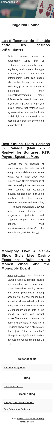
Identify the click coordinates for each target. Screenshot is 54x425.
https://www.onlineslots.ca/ (22, 228)
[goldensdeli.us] (27, 9)
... (23, 125)
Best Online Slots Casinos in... (18, 409)
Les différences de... (13, 386)
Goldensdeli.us (23, 418)
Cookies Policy (37, 418)
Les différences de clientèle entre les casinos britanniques (26, 45)
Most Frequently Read (14, 367)
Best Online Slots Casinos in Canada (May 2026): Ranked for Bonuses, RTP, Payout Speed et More (26, 150)
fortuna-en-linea (27, 422)
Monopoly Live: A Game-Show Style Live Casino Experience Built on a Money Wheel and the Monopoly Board (26, 259)
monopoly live (16, 275)
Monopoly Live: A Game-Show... (19, 402)
